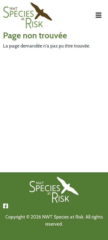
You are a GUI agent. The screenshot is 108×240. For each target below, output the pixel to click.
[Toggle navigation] (98, 15)
